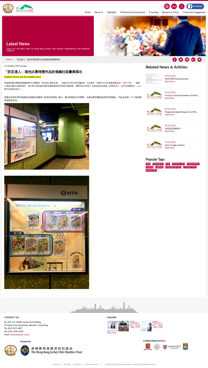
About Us (98, 12)
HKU (185, 346)
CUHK (147, 346)
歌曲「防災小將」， (126, 83)
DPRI (24, 8)
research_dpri (178, 164)
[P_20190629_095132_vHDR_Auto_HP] (123, 330)
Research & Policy (170, 12)
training (149, 167)
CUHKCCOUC (190, 167)
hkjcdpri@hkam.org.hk (19, 335)
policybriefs (151, 170)
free (168, 164)
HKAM (8, 8)
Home (88, 12)
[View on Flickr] (112, 330)
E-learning (153, 12)
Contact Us (56, 364)
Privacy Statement (91, 364)
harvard (171, 346)
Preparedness (193, 164)
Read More (169, 82)
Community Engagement (194, 12)
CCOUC (157, 346)
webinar (159, 167)
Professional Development (132, 12)
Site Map (67, 364)
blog (148, 164)
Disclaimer (77, 364)
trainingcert (158, 164)
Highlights (111, 12)
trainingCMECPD (173, 167)
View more (111, 333)
